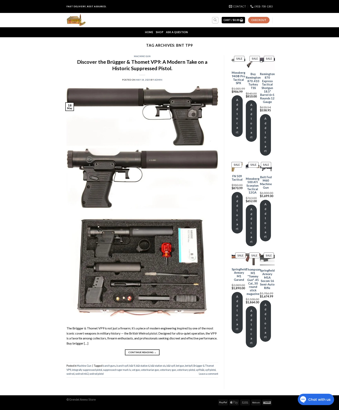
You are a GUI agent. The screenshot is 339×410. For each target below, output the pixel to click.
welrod (70, 373)
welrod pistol (96, 373)
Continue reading (142, 352)
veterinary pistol (186, 369)
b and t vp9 (122, 365)
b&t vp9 (171, 365)
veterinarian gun (150, 369)
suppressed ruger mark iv (117, 369)
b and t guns (109, 365)
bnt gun (180, 365)
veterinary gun (168, 369)
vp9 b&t (200, 369)
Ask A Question (177, 32)
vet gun (136, 369)
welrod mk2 (81, 373)
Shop (159, 32)
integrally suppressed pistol (87, 369)
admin (158, 79)
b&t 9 (132, 365)
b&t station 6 (142, 365)
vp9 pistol (210, 369)
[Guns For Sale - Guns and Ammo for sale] (86, 20)
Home (149, 32)
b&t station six (158, 365)
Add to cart (237, 116)
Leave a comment (208, 373)
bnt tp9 (188, 365)
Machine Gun (142, 56)
